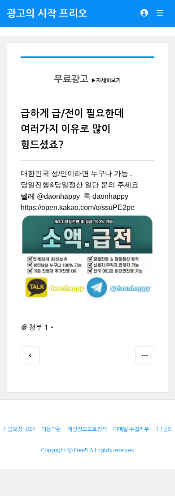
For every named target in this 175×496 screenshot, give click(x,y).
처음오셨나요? (19, 429)
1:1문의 (164, 429)
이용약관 (51, 429)
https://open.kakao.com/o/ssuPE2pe (78, 207)
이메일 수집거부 (131, 429)
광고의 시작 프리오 (47, 13)
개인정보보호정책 (87, 429)
